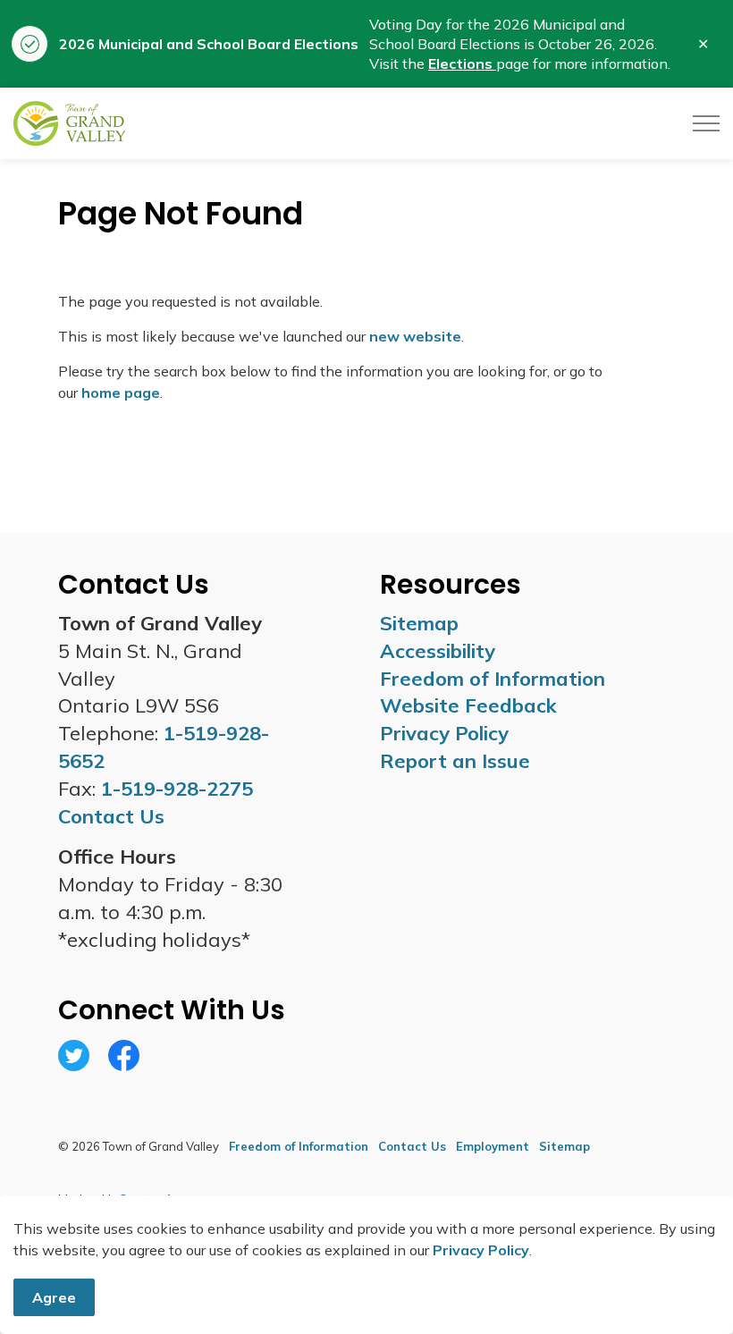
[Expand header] (706, 123)
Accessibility (437, 650)
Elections (462, 63)
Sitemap (419, 623)
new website (415, 336)
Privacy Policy (481, 1250)
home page (120, 392)
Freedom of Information (492, 678)
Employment (492, 1146)
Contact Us (412, 1146)
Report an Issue (455, 760)
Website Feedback (468, 705)
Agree (54, 1297)
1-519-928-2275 (177, 788)
